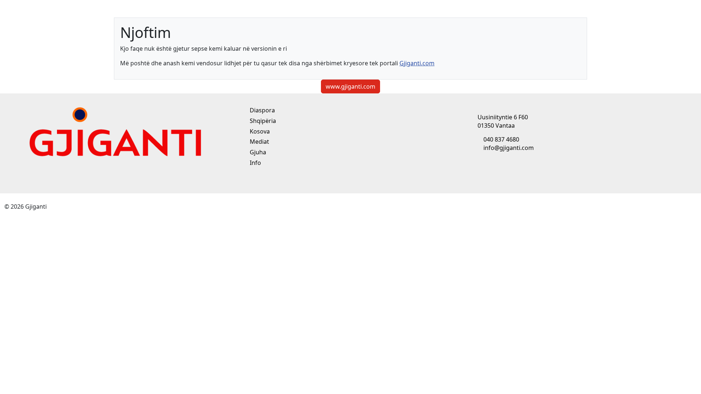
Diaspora (261, 110)
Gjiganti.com (416, 63)
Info (254, 163)
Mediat (258, 142)
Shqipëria (262, 121)
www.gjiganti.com (350, 86)
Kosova (259, 131)
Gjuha (257, 152)
